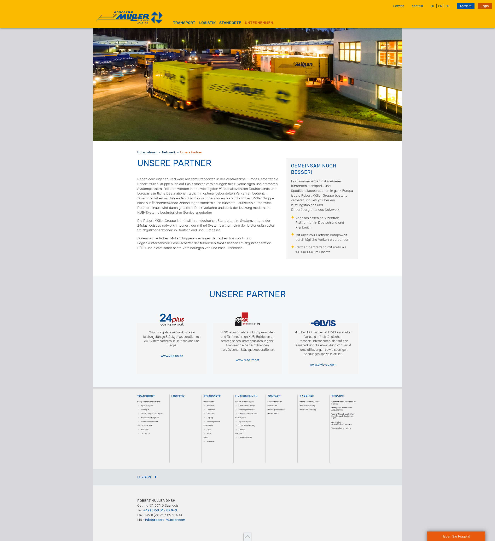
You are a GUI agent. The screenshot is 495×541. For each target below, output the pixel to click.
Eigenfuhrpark (147, 405)
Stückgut (145, 410)
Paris (209, 433)
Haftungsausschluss (276, 410)
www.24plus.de (172, 356)
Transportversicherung (341, 428)
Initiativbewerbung (308, 410)
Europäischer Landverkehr (148, 402)
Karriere (465, 6)
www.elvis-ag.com (323, 364)
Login (485, 6)
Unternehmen (259, 22)
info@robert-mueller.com (165, 520)
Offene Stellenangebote (309, 402)
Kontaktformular (274, 402)
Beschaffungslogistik (150, 417)
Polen (205, 437)
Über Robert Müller (247, 405)
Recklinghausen (213, 422)
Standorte (230, 22)
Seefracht (145, 429)
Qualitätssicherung (247, 425)
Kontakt (417, 6)
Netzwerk (239, 433)
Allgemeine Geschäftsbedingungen (341, 423)
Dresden (210, 413)
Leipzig (210, 417)
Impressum (272, 405)
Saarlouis (211, 405)
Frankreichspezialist (149, 422)
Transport (184, 22)
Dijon (209, 429)
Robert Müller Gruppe (244, 402)
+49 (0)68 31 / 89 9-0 (160, 510)
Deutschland (208, 402)
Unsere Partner (245, 437)
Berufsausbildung (307, 405)
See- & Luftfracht (145, 425)
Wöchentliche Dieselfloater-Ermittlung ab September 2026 (343, 416)
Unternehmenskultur (248, 413)
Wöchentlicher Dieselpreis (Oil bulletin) (343, 403)
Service (398, 6)
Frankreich (208, 425)
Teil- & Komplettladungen (152, 413)
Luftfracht (145, 433)
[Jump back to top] (247, 537)
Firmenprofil (240, 417)
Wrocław (210, 441)
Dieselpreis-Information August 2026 (341, 409)
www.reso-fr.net (247, 360)
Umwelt (242, 429)
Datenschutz (273, 413)
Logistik (207, 22)
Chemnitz (211, 410)
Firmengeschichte (246, 410)
